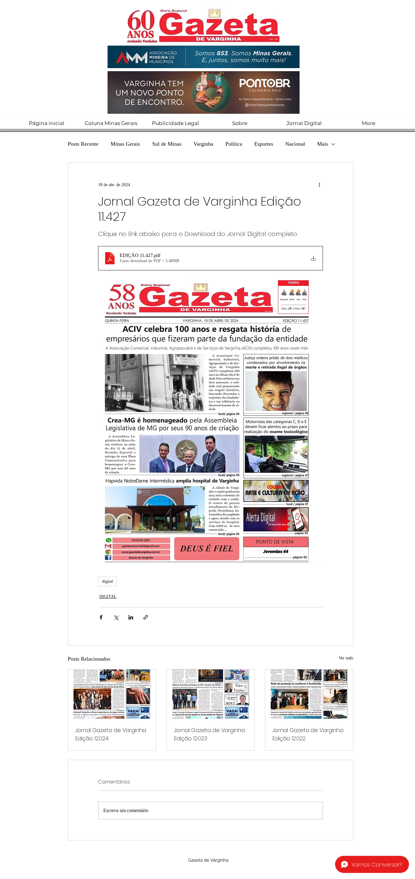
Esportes (263, 144)
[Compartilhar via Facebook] (101, 617)
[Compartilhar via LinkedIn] (131, 617)
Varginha (203, 144)
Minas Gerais (125, 144)
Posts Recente (83, 144)
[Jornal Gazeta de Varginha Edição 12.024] (112, 694)
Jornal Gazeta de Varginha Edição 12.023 (209, 734)
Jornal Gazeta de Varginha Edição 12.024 (110, 734)
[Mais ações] (319, 184)
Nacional (295, 144)
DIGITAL (108, 596)
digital (107, 581)
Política (233, 144)
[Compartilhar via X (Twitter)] (116, 617)
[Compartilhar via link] (146, 617)
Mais (322, 144)
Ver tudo (346, 658)
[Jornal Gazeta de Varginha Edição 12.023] (211, 694)
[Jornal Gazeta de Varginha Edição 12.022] (309, 694)
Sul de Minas (166, 144)
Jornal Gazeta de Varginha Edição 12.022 (308, 734)
